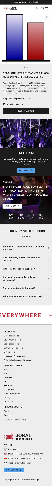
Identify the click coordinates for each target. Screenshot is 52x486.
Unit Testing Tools (11, 344)
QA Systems (9, 389)
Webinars (33, 2)
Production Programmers (14, 356)
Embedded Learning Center (15, 419)
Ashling (7, 397)
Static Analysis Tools (12, 340)
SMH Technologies (12, 393)
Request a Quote (26, 111)
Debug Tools (9, 352)
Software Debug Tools (13, 348)
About (6, 411)
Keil (5, 381)
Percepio (8, 385)
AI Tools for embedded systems (17, 360)
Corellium (8, 377)
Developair (8, 401)
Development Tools (12, 336)
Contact (7, 415)
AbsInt (6, 369)
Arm (5, 373)
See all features (15, 104)
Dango (36, 480)
